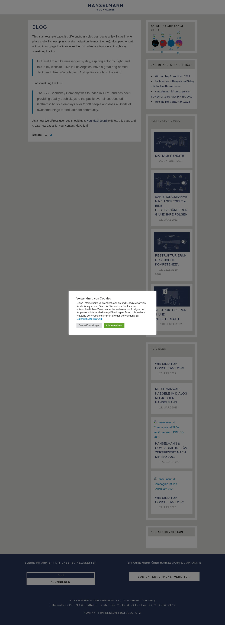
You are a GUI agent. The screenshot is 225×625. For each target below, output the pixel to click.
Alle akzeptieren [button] (114, 325)
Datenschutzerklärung (89, 318)
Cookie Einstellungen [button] (89, 325)
